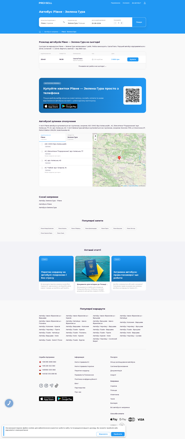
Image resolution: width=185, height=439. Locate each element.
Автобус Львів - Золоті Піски (50, 340)
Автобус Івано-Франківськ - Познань (50, 322)
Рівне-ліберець (75, 228)
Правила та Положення (84, 375)
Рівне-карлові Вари (46, 233)
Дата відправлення (98, 20)
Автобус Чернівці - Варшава (104, 326)
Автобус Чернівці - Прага (49, 330)
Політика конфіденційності (86, 379)
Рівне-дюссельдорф (90, 228)
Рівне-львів (60, 233)
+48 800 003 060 (49, 370)
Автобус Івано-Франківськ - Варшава (50, 317)
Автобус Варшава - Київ (49, 336)
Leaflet (124, 186)
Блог (76, 383)
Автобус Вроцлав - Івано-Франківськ (103, 322)
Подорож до (72, 20)
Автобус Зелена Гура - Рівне (50, 201)
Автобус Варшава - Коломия (77, 326)
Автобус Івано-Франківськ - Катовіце (131, 317)
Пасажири (117, 20)
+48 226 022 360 (48, 366)
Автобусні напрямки (51, 32)
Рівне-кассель (62, 228)
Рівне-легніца (131, 228)
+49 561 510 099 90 (49, 374)
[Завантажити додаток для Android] (69, 106)
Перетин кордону (82, 371)
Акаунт (113, 375)
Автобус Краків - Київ (101, 336)
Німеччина (114, 395)
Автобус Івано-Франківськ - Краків (77, 317)
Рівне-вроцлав (117, 228)
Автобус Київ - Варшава (129, 333)
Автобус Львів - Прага (102, 333)
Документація (116, 371)
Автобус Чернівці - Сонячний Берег (105, 340)
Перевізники (115, 3)
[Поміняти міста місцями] (64, 22)
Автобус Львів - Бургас (75, 340)
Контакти (126, 3)
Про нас (78, 392)
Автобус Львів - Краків (75, 330)
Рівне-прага (104, 228)
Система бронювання (119, 366)
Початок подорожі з (48, 20)
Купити (133, 59)
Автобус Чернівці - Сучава (130, 336)
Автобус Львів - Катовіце (49, 333)
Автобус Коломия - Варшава (131, 322)
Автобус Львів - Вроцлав (130, 330)
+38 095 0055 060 (49, 362)
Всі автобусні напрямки (120, 407)
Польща (113, 390)
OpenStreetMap (133, 186)
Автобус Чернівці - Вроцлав (131, 326)
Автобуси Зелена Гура (48, 207)
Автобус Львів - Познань (76, 333)
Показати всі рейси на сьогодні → (92, 66)
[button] (119, 158)
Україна (113, 386)
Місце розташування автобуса (122, 362)
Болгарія (113, 403)
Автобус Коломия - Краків (49, 326)
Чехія (112, 399)
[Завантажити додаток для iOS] (51, 106)
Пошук (139, 22)
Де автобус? (136, 3)
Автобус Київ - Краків (75, 336)
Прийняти (118, 434)
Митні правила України (84, 366)
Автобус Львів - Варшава (103, 330)
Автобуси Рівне (45, 204)
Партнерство (80, 388)
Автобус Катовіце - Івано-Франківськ (76, 322)
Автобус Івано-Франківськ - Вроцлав (104, 317)
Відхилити (103, 434)
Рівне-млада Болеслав (47, 228)
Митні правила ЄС (82, 362)
